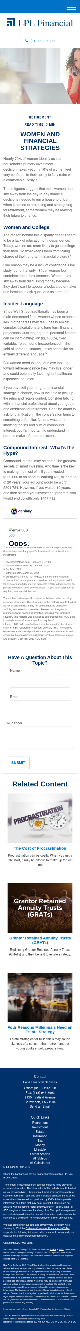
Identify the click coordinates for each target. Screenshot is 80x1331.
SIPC (61, 1249)
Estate (40, 1131)
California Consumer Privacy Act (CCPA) (48, 1228)
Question (14, 723)
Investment (40, 1127)
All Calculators (40, 1162)
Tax (40, 1140)
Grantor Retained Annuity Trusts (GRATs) (40, 940)
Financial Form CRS (19, 1166)
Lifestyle (40, 1149)
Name (15, 670)
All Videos (40, 1158)
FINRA (53, 1249)
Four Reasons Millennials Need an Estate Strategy (40, 1029)
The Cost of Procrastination (40, 848)
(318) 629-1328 (42, 40)
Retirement (40, 1122)
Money (40, 1145)
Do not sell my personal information (28, 1235)
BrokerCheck (10, 1177)
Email (14, 696)
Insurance (40, 1136)
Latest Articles (40, 1153)
